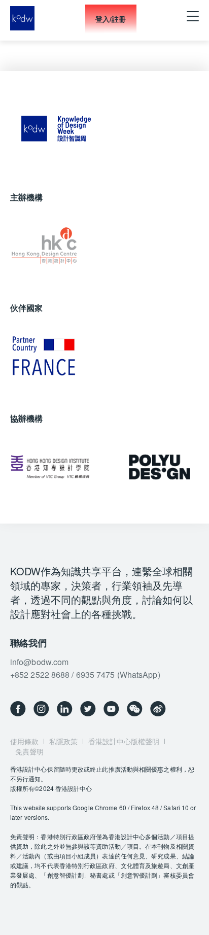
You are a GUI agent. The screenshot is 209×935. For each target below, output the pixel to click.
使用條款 (24, 741)
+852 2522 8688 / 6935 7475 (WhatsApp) (85, 674)
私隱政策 (63, 741)
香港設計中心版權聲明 (123, 741)
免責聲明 (29, 751)
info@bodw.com (39, 662)
